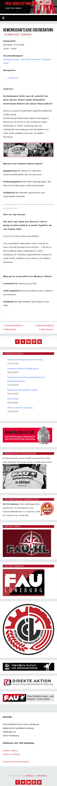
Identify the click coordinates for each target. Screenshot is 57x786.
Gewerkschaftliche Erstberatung (13, 327)
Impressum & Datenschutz (15, 762)
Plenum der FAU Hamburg (20, 408)
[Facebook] (17, 341)
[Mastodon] (34, 341)
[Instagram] (39, 341)
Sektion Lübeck (10, 750)
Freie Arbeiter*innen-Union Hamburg (29, 3)
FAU (24, 512)
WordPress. (42, 776)
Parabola (29, 776)
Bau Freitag (13, 399)
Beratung (26, 35)
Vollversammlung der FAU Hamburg (24, 360)
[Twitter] (23, 341)
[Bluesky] (28, 341)
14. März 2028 (12, 35)
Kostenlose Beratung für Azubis (22, 390)
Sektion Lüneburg (11, 754)
